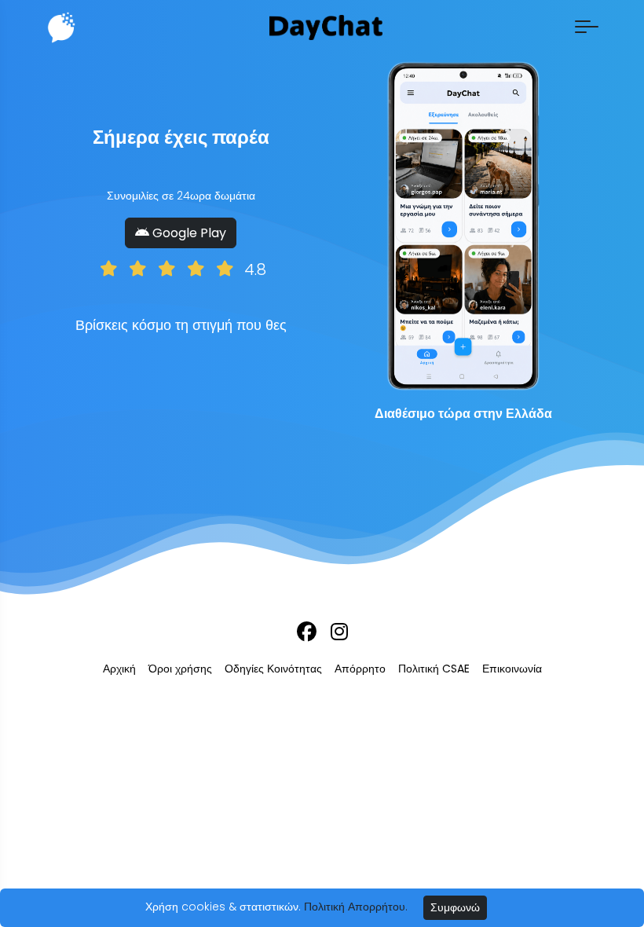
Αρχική (119, 668)
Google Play (187, 233)
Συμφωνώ (455, 907)
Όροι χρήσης (180, 668)
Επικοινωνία (512, 668)
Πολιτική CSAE (434, 668)
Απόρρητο (360, 668)
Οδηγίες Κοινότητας (273, 668)
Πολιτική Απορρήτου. (356, 906)
